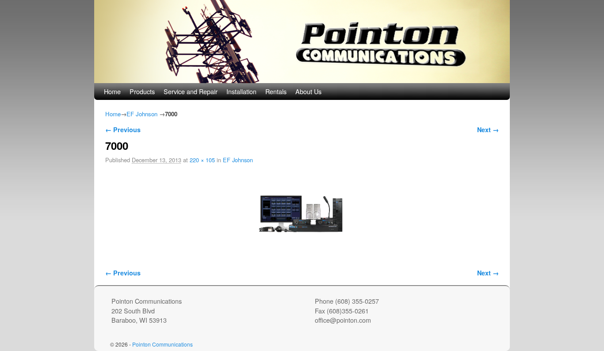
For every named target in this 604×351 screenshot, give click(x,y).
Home (112, 91)
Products (142, 91)
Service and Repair (191, 91)
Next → (488, 129)
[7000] (302, 211)
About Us (308, 91)
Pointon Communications (162, 344)
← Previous (123, 129)
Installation (241, 91)
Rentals (276, 91)
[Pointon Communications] (302, 41)
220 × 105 (202, 160)
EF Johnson (141, 114)
